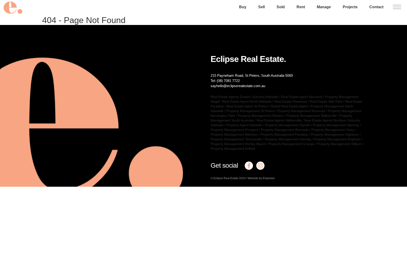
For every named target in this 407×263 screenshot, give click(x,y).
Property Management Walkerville (311, 115)
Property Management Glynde (287, 125)
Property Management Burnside (285, 130)
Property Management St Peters (250, 111)
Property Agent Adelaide (244, 125)
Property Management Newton (261, 115)
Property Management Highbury (335, 134)
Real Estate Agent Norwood (301, 97)
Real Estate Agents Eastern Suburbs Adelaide (244, 97)
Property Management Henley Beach (238, 144)
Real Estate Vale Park (326, 101)
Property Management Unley (332, 130)
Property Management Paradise (284, 134)
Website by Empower (261, 178)
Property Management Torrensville (236, 139)
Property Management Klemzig (336, 125)
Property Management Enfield (233, 148)
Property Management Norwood (301, 111)
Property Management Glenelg (288, 139)
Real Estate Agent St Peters (247, 106)
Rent (301, 7)
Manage (324, 7)
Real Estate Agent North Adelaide (247, 101)
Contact (376, 7)
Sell (261, 7)
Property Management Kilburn (339, 144)
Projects (350, 7)
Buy (242, 7)
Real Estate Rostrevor (290, 101)
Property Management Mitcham (234, 134)
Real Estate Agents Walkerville (278, 120)
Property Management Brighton (336, 139)
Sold (281, 7)
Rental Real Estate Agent (289, 106)
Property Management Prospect (234, 130)
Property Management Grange (291, 144)
